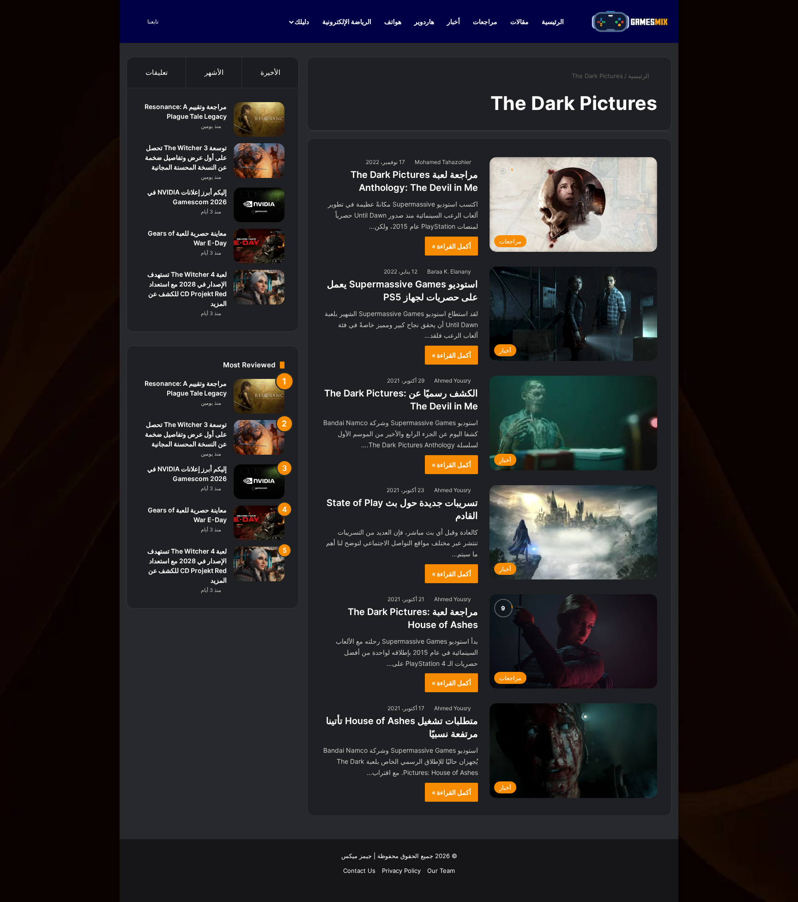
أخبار (453, 21)
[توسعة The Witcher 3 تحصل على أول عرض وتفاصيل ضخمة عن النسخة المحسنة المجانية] (259, 160)
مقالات (519, 21)
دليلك (302, 21)
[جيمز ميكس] (629, 21)
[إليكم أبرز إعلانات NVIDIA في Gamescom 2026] (259, 205)
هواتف (392, 21)
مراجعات (485, 21)
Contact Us (359, 870)
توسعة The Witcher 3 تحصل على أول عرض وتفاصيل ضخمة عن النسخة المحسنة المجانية (186, 157)
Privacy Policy (401, 870)
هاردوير (424, 21)
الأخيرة (270, 72)
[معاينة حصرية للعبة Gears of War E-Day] (259, 246)
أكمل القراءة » (451, 246)
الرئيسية (553, 21)
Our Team (441, 870)
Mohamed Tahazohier (443, 161)
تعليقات (156, 72)
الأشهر (214, 72)
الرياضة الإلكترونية (346, 21)
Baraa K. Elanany (449, 271)
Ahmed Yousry (452, 380)
